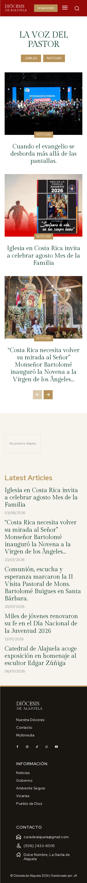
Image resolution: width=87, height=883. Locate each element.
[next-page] (48, 394)
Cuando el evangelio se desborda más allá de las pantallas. (43, 154)
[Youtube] (56, 746)
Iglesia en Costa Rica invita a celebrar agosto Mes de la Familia (43, 255)
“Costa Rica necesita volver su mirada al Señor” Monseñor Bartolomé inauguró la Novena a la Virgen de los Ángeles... (44, 365)
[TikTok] (36, 746)
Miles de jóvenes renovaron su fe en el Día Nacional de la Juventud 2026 (41, 623)
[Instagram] (27, 746)
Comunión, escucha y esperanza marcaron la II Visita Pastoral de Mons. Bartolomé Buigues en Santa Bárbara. (43, 584)
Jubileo (31, 58)
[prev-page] (37, 394)
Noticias (54, 58)
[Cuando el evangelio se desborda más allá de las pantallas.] (43, 103)
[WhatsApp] (46, 746)
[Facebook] (17, 746)
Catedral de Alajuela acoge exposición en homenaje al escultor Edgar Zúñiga (41, 656)
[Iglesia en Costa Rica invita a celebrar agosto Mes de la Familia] (43, 205)
